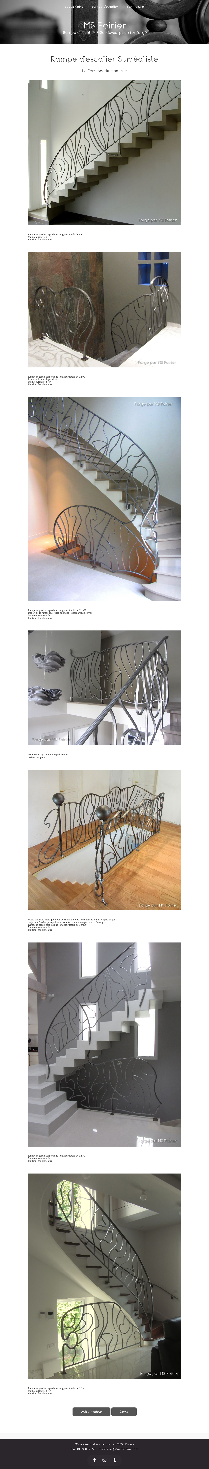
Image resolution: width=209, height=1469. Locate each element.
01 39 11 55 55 (86, 1449)
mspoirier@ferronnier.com (118, 1449)
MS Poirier (105, 25)
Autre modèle (91, 1411)
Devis (124, 1411)
